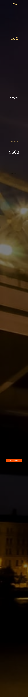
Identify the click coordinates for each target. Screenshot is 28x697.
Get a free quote (14, 460)
